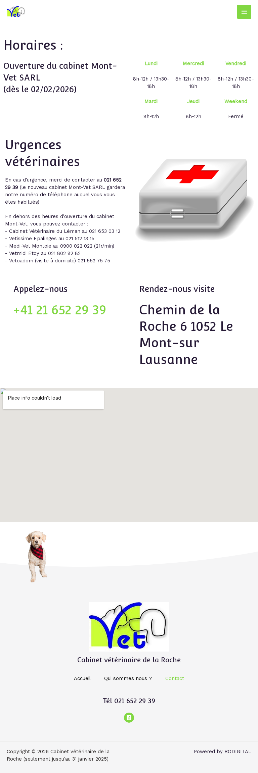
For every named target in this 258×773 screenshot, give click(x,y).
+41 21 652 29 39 (59, 309)
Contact (174, 678)
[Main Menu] (244, 12)
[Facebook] (129, 718)
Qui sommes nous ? (128, 678)
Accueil (82, 678)
